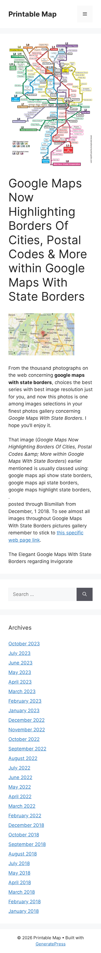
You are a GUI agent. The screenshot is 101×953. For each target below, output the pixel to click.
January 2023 (24, 710)
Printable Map (32, 14)
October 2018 (23, 835)
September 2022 (27, 749)
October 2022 (24, 739)
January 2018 (23, 911)
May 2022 (19, 787)
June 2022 (20, 777)
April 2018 (19, 882)
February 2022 (24, 815)
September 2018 (27, 844)
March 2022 (21, 806)
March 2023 (22, 691)
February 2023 (25, 701)
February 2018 (24, 901)
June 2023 (20, 663)
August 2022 (22, 758)
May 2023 (19, 672)
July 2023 (19, 653)
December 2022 (26, 720)
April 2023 (20, 682)
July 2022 (19, 768)
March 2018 (21, 892)
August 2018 (22, 854)
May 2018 (19, 873)
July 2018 (19, 863)
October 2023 (24, 643)
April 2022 (19, 796)
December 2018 (26, 825)
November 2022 (26, 729)
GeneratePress (51, 944)
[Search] (85, 594)
